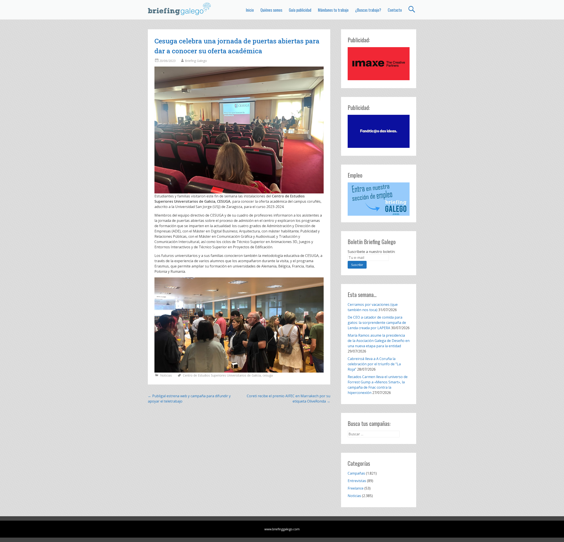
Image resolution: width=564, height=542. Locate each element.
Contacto (395, 10)
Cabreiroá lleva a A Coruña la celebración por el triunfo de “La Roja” (374, 364)
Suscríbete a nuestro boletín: (371, 251)
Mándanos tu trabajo (333, 10)
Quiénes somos (271, 10)
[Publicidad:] (379, 78)
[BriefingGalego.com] (179, 8)
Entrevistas (357, 480)
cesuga (268, 375)
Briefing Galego (196, 61)
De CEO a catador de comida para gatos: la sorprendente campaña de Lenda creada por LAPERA (377, 322)
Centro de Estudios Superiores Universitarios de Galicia (222, 375)
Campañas (356, 473)
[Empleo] (379, 199)
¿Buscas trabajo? (368, 10)
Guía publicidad (300, 10)
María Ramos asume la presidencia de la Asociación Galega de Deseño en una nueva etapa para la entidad (379, 340)
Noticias (166, 375)
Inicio (250, 10)
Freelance (356, 488)
